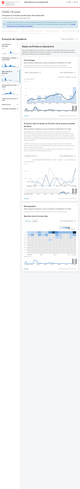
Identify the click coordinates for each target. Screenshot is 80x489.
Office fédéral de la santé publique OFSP (36, 2)
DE (67, 2)
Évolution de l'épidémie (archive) (31, 31)
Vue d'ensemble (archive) (10, 31)
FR (69, 2)
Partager (26, 116)
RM (75, 2)
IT (72, 2)
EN (77, 2)
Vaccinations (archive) (52, 31)
